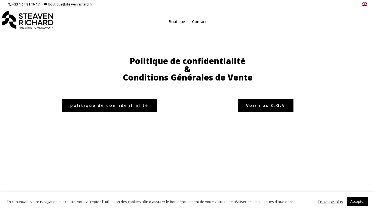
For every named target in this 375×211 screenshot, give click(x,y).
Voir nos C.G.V (265, 105)
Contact (199, 22)
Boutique (177, 22)
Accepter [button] (357, 201)
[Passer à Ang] (364, 5)
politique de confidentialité (109, 105)
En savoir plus (330, 201)
